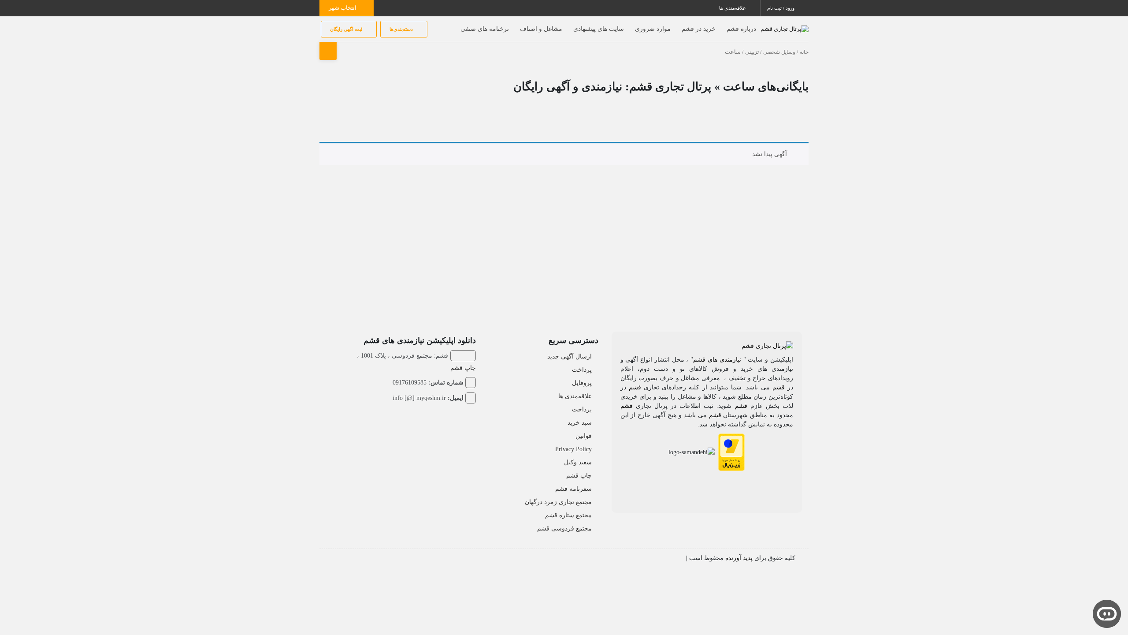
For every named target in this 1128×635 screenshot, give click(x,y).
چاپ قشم (579, 475)
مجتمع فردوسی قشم (564, 528)
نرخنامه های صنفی (484, 29)
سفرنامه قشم (573, 489)
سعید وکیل (578, 462)
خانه (804, 52)
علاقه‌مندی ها (733, 8)
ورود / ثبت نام (781, 8)
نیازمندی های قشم (717, 359)
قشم (778, 387)
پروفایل (582, 383)
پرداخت (582, 369)
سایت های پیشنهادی (598, 29)
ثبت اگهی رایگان (347, 29)
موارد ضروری (653, 29)
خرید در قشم (699, 29)
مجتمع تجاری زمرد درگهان (558, 502)
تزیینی (752, 52)
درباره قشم (741, 29)
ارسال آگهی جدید (569, 356)
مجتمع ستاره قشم (568, 515)
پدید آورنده (739, 558)
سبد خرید (580, 422)
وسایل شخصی (779, 52)
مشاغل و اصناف (541, 29)
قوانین (583, 436)
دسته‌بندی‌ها (402, 29)
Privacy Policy (573, 449)
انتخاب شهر (343, 7)
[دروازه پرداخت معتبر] (731, 451)
